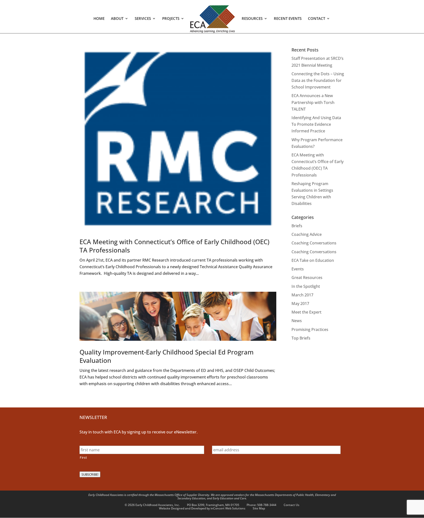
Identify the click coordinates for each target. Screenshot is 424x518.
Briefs (297, 225)
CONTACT (316, 19)
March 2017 (302, 295)
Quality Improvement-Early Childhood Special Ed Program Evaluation (166, 356)
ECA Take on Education (313, 260)
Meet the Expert (306, 312)
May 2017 (300, 303)
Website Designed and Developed (182, 508)
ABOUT (117, 19)
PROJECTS (170, 19)
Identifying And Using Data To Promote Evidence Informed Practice (316, 124)
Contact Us (291, 505)
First (83, 457)
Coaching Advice (307, 234)
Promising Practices (310, 329)
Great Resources (307, 277)
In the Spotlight (306, 286)
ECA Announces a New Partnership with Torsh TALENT (313, 102)
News (297, 320)
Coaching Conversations (314, 243)
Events (298, 269)
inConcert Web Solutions (228, 508)
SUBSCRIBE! (89, 474)
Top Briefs (301, 338)
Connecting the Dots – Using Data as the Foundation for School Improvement (318, 80)
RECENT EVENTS (288, 19)
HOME (99, 19)
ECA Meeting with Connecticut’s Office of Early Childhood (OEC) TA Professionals (174, 245)
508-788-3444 (266, 505)
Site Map (259, 508)
